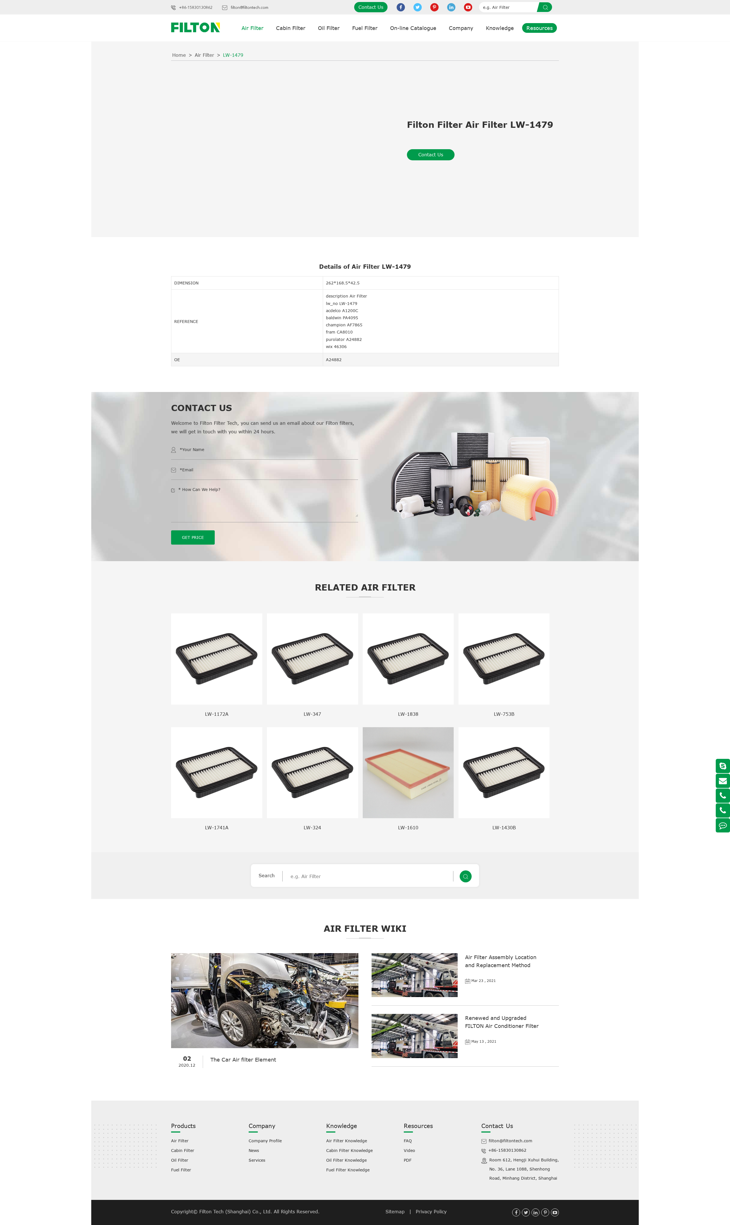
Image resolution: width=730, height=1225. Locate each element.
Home (179, 55)
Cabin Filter (290, 28)
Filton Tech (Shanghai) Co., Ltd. (236, 1211)
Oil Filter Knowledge (346, 1160)
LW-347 (312, 714)
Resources (539, 28)
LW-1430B (504, 827)
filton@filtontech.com (249, 8)
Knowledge (500, 28)
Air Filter (252, 28)
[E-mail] (723, 781)
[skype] (723, 766)
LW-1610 (408, 827)
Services (257, 1160)
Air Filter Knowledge (346, 1140)
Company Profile (265, 1140)
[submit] (546, 7)
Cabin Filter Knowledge (349, 1150)
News (254, 1150)
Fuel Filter (365, 28)
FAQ (408, 1140)
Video (409, 1150)
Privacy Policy (431, 1211)
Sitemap (395, 1211)
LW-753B (504, 714)
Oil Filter (329, 28)
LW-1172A (216, 714)
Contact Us (370, 7)
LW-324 (312, 827)
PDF (407, 1160)
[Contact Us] (723, 825)
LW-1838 (408, 714)
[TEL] (723, 796)
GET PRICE (193, 537)
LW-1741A (216, 827)
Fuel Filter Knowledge (348, 1169)
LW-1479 (233, 55)
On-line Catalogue (413, 28)
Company (461, 28)
